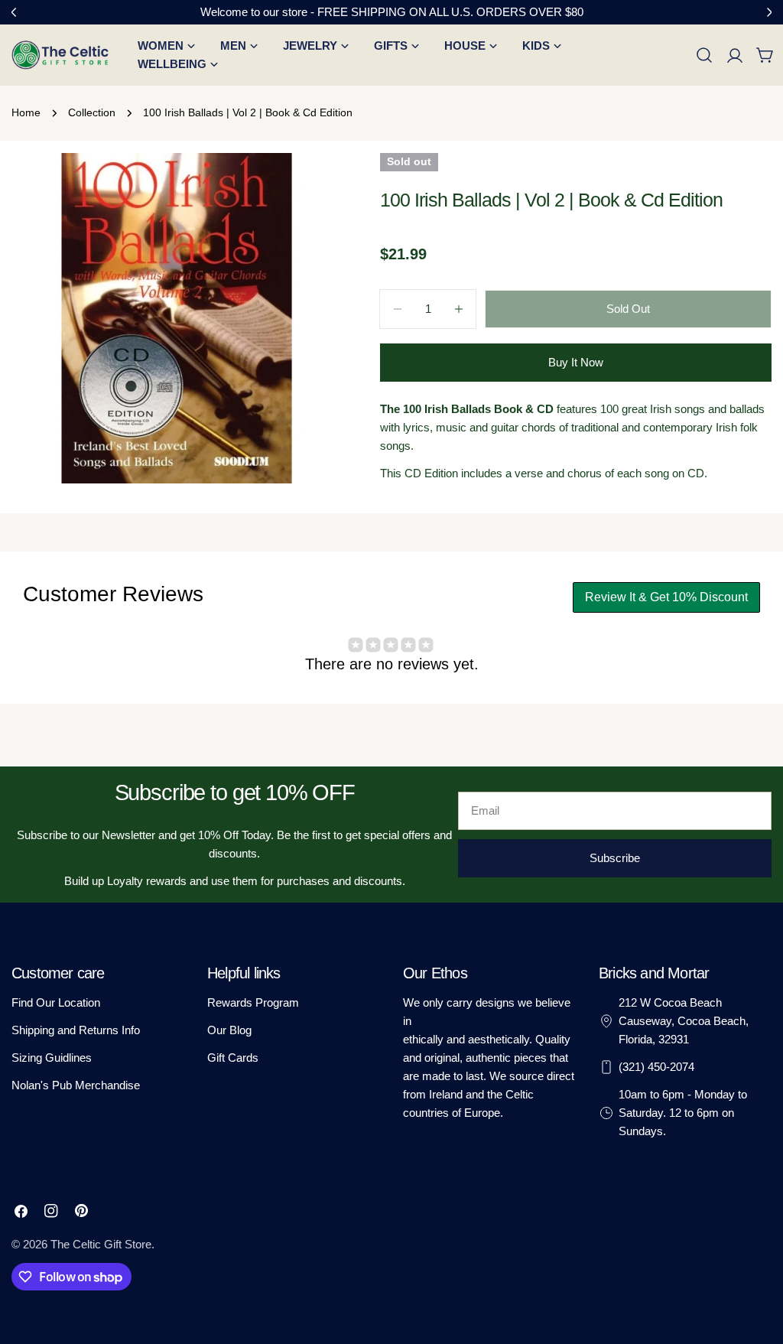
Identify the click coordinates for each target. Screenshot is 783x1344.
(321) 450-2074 (656, 1066)
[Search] (704, 55)
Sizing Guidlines (51, 1057)
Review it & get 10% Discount (666, 597)
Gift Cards (232, 1057)
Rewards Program (253, 1002)
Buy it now (575, 362)
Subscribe (615, 857)
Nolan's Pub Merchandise (75, 1085)
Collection (91, 113)
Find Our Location (55, 1002)
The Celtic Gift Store (100, 1244)
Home (26, 113)
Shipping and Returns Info (75, 1029)
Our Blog (229, 1029)
